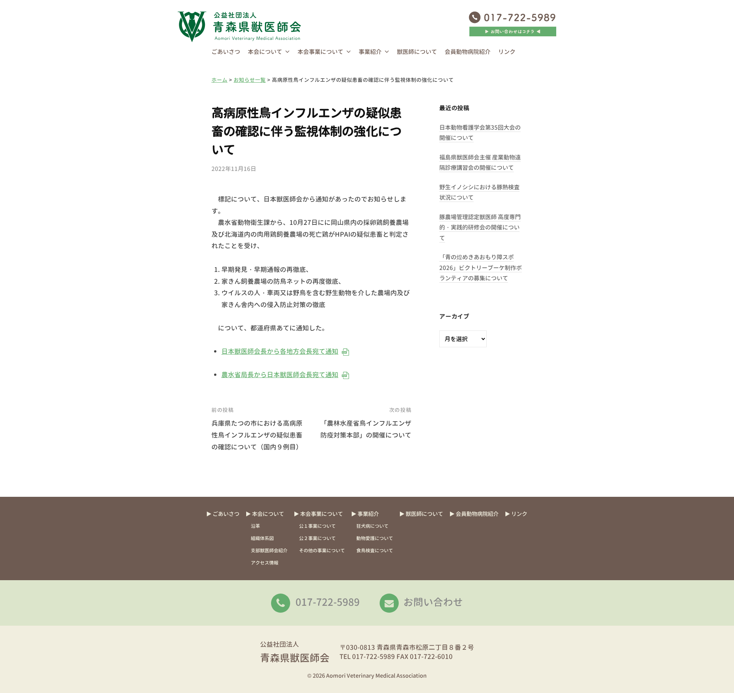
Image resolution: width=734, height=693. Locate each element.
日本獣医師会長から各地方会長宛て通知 (279, 351)
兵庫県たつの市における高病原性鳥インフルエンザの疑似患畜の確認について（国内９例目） (256, 435)
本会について (265, 52)
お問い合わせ (433, 602)
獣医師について (417, 52)
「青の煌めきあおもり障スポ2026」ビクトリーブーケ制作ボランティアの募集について (480, 267)
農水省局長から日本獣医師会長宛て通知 (279, 374)
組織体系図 (262, 538)
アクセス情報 (264, 563)
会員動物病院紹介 (467, 52)
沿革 (255, 526)
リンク (506, 52)
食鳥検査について (374, 550)
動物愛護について (374, 538)
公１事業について (317, 526)
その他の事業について (322, 550)
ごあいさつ (225, 52)
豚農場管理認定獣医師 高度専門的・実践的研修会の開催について (480, 227)
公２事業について (317, 538)
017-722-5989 (328, 602)
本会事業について (320, 52)
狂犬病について (372, 526)
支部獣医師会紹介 (269, 550)
